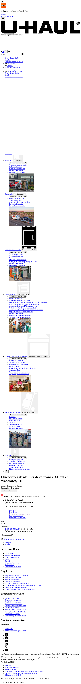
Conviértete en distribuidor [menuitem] (14, 62)
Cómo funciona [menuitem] (14, 420)
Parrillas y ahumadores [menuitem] (16, 463)
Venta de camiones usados (13, 604)
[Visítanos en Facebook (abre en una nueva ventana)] (6, 635)
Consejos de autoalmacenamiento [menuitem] (20, 315)
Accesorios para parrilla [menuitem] (17, 461)
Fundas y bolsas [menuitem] (14, 366)
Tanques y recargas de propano (15, 609)
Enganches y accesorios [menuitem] (17, 172)
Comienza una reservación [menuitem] (18, 165)
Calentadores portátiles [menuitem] (16, 465)
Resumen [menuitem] (12, 417)
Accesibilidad (9, 565)
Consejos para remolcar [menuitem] (17, 169)
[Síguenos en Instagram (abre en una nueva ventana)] (6, 639)
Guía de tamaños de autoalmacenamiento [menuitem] (22, 308)
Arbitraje (8, 665)
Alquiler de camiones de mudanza (16, 575)
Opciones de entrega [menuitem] (16, 256)
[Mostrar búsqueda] (6, 51)
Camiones (12, 510)
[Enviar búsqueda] (22, 54)
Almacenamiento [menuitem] (11, 294)
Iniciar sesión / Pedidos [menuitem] (12, 67)
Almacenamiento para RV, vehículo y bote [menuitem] (23, 306)
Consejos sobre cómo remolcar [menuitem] (19, 202)
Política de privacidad (12, 667)
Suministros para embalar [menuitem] (17, 362)
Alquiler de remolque (12, 579)
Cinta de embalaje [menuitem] (15, 370)
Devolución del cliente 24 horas (19, 514)
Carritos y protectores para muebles (16, 583)
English (7, 544)
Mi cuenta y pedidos (12, 557)
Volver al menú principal (18, 163)
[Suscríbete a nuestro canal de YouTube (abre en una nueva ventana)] (6, 650)
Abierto (3, 15)
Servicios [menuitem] (12, 422)
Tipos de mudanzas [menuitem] (15, 424)
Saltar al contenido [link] (7, 16)
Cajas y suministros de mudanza (15, 606)
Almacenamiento (23, 294)
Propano (14, 455)
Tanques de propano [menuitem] (16, 467)
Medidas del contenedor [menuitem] (17, 265)
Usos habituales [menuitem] (14, 258)
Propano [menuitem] (8, 455)
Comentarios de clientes (13, 567)
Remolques (17, 161)
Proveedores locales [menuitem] (15, 419)
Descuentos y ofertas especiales (15, 616)
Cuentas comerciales (12, 598)
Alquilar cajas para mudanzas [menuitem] (19, 374)
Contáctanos (9, 553)
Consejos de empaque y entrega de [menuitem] (23, 262)
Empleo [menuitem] (7, 60)
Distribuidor (9, 629)
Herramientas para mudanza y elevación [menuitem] (22, 368)
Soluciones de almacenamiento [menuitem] (19, 372)
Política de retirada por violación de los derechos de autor (24, 671)
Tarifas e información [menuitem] (16, 254)
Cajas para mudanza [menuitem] (16, 360)
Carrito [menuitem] (10, 66)
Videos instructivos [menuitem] (15, 167)
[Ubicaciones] (9, 52)
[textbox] (22, 488)
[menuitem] (44, 198)
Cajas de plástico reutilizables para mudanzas (20, 589)
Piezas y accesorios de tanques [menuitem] (19, 469)
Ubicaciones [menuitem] (11, 64)
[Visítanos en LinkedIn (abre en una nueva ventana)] (6, 645)
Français (8, 543)
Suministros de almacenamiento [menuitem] (19, 317)
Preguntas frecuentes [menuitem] (16, 170)
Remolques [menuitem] (9, 161)
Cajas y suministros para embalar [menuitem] (16, 356)
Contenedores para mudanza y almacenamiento (24, 585)
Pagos (7, 559)
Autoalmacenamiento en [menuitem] (20, 300)
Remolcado (9, 194)
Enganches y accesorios (13, 600)
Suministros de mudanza (17, 518)
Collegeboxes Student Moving (15, 612)
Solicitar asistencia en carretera (13, 539)
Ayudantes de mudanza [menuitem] (13, 412)
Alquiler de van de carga (13, 577)
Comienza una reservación (18, 198)
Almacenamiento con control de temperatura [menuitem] (24, 304)
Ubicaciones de (13, 675)
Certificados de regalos (12, 614)
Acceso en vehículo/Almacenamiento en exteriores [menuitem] (26, 310)
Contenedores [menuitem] (12, 250)
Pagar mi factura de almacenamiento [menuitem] (21, 312)
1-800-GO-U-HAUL (12, 529)
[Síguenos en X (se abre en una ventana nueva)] (6, 648)
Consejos (8, 561)
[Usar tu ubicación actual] (12, 488)
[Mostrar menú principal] (3, 19)
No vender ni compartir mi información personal (21, 673)
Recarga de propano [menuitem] (16, 459)
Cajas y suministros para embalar (38, 356)
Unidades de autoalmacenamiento (16, 587)
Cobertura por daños (12, 607)
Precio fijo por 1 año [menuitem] (12, 58)
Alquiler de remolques (12, 581)
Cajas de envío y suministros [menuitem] (18, 364)
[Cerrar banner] (2, 2)
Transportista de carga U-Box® (15, 631)
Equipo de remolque (16, 516)
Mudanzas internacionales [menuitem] (17, 260)
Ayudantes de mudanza (29, 412)
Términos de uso (10, 669)
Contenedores (28, 250)
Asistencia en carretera (12, 555)
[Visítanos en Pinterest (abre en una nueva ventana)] (6, 642)
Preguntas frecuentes (12, 563)
